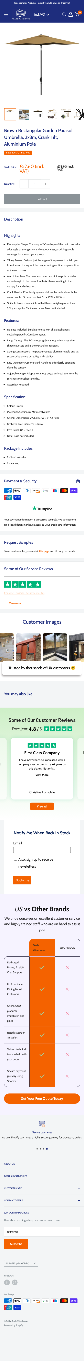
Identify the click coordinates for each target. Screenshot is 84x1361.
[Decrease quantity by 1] (24, 184)
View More (42, 775)
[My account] (71, 14)
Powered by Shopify (13, 1325)
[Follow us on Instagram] (15, 1282)
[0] (77, 14)
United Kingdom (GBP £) (17, 1263)
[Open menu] (6, 14)
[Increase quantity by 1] (45, 184)
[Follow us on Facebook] (7, 1282)
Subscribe (16, 1244)
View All (42, 806)
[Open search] (64, 14)
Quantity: (9, 183)
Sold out (42, 199)
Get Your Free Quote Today (42, 1098)
